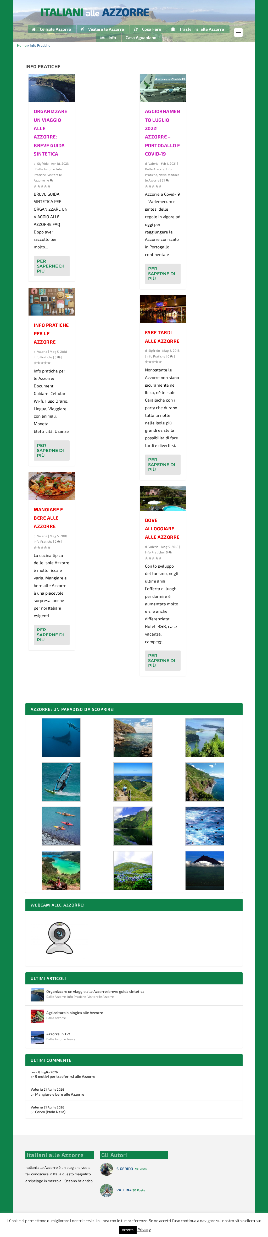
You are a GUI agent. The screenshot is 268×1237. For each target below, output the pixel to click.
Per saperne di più (50, 266)
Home (21, 45)
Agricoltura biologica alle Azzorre (74, 1012)
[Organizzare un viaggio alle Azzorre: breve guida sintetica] (52, 88)
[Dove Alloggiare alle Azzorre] (163, 498)
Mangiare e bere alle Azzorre (48, 517)
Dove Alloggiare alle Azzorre (162, 528)
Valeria (42, 351)
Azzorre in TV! (58, 1034)
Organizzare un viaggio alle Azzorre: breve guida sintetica (95, 991)
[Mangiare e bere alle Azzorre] (52, 486)
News (162, 175)
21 (164, 180)
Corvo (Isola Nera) (50, 1112)
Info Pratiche (43, 357)
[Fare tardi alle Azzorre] (163, 309)
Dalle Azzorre (45, 169)
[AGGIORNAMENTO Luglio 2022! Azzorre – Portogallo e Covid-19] (163, 88)
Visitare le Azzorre (100, 996)
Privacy (144, 1229)
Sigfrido (43, 163)
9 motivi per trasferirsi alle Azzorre (65, 1076)
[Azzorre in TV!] (37, 1037)
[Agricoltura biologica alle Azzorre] (37, 1016)
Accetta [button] (127, 1230)
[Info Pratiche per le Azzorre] (52, 302)
